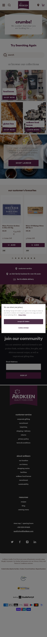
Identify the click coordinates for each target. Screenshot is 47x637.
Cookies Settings (23, 327)
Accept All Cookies (23, 321)
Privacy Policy (22, 315)
